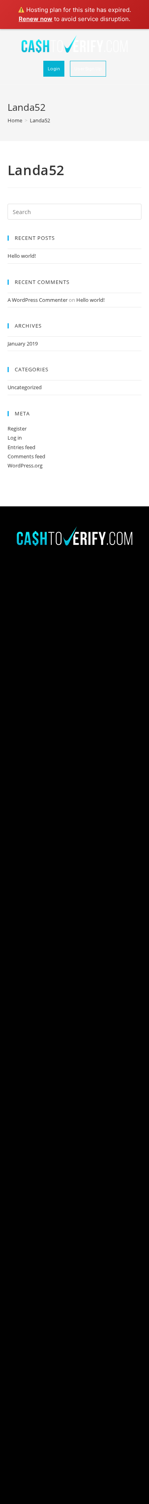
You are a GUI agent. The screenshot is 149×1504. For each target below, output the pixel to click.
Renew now (35, 19)
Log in (15, 437)
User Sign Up (88, 68)
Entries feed (21, 447)
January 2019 (23, 343)
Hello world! (22, 255)
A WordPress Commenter (38, 299)
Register (17, 428)
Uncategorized (25, 387)
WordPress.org (25, 465)
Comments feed (26, 456)
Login (54, 68)
